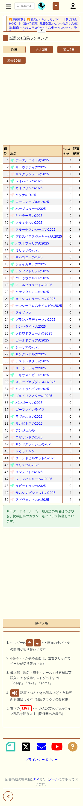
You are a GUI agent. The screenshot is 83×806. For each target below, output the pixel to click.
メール (54, 779)
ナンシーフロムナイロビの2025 (38, 306)
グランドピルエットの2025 (35, 458)
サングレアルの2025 (30, 354)
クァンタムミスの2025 (32, 292)
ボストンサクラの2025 (32, 361)
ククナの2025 (25, 195)
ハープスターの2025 (30, 209)
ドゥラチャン (25, 451)
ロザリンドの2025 (29, 437)
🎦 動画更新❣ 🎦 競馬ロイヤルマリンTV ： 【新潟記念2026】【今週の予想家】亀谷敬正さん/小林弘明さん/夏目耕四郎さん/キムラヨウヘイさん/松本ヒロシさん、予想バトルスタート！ (43, 25)
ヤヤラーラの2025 (29, 215)
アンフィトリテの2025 (32, 271)
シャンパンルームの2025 (33, 479)
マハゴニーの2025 (29, 257)
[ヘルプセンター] (72, 747)
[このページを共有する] (8, 796)
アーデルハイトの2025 (32, 160)
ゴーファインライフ (29, 409)
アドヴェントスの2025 (32, 499)
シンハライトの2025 (30, 326)
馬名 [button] (13, 153)
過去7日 (69, 49)
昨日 (14, 49)
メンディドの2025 (29, 472)
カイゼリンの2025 (29, 188)
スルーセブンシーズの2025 (35, 229)
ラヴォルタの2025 (29, 416)
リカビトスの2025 (29, 423)
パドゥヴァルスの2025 (32, 278)
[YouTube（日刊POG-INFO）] (56, 746)
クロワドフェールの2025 (33, 333)
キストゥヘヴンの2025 (32, 389)
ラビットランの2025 (30, 486)
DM (36, 779)
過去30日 (14, 60)
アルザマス (23, 312)
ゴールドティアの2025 (32, 340)
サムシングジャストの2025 (35, 493)
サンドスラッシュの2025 (33, 444)
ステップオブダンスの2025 (35, 382)
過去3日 (41, 49)
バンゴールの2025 (29, 403)
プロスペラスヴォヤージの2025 (38, 236)
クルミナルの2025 (29, 222)
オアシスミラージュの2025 (35, 299)
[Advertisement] (41, 103)
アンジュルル (25, 430)
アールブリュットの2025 (33, 285)
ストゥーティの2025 (30, 368)
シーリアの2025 (27, 347)
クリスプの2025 (27, 465)
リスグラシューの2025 (32, 174)
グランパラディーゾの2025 (35, 319)
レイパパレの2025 (29, 181)
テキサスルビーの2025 (32, 375)
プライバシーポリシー (41, 759)
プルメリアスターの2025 (33, 396)
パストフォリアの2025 (32, 243)
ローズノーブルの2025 (32, 202)
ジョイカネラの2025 (30, 264)
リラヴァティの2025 (30, 167)
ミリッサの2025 (27, 250)
